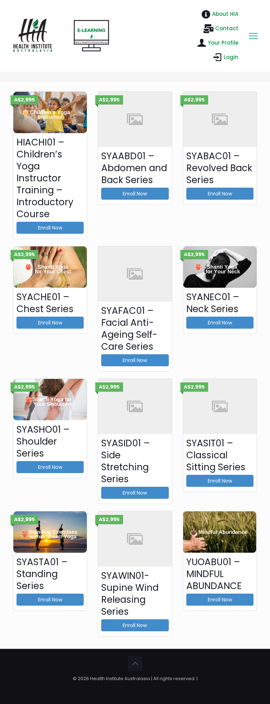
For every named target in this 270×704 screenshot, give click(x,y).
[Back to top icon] (135, 663)
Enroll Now (50, 227)
